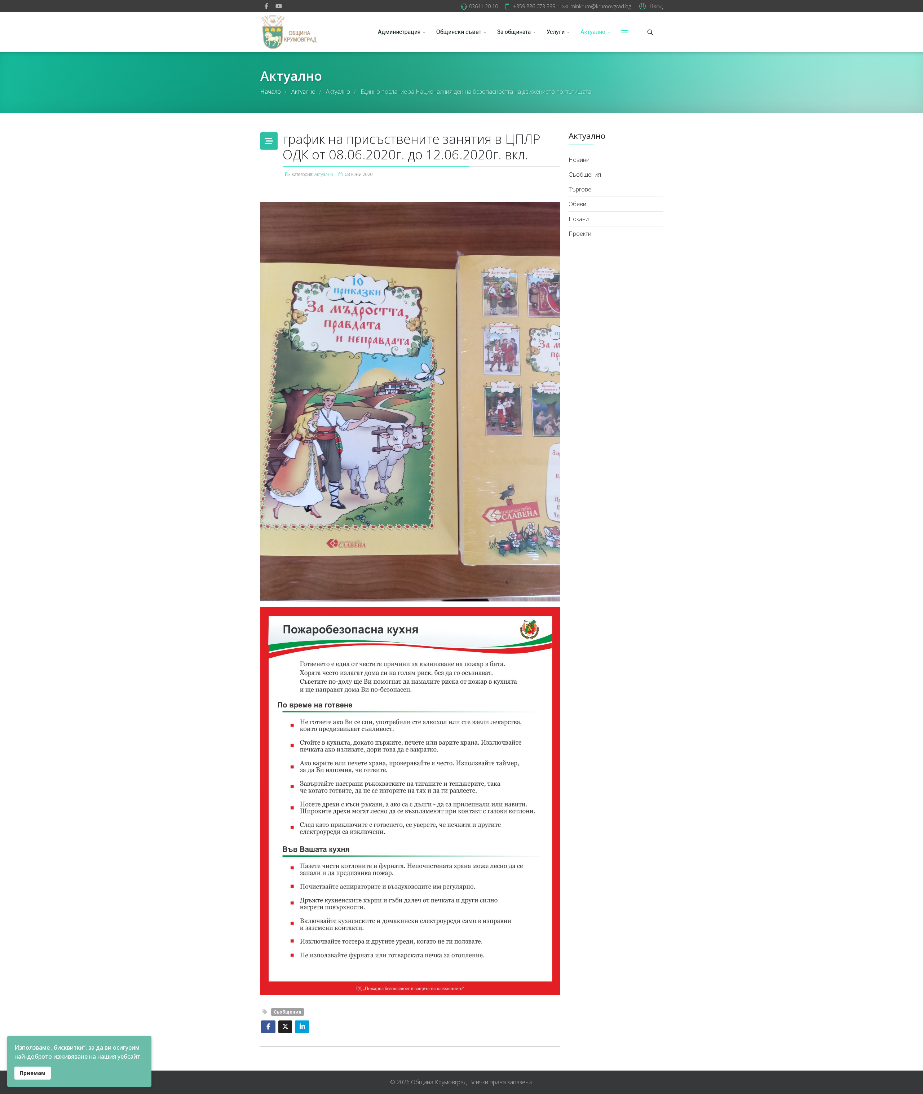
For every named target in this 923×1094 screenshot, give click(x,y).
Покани (579, 219)
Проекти (580, 234)
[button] (650, 6)
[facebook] (266, 6)
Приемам (32, 1072)
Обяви (577, 204)
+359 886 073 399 (534, 6)
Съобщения (287, 1012)
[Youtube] (278, 6)
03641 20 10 (483, 6)
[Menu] (625, 32)
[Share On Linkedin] (302, 1026)
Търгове (580, 189)
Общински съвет (458, 31)
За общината (514, 31)
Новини (579, 160)
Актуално (592, 31)
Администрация (399, 31)
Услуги (556, 31)
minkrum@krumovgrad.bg (600, 6)
